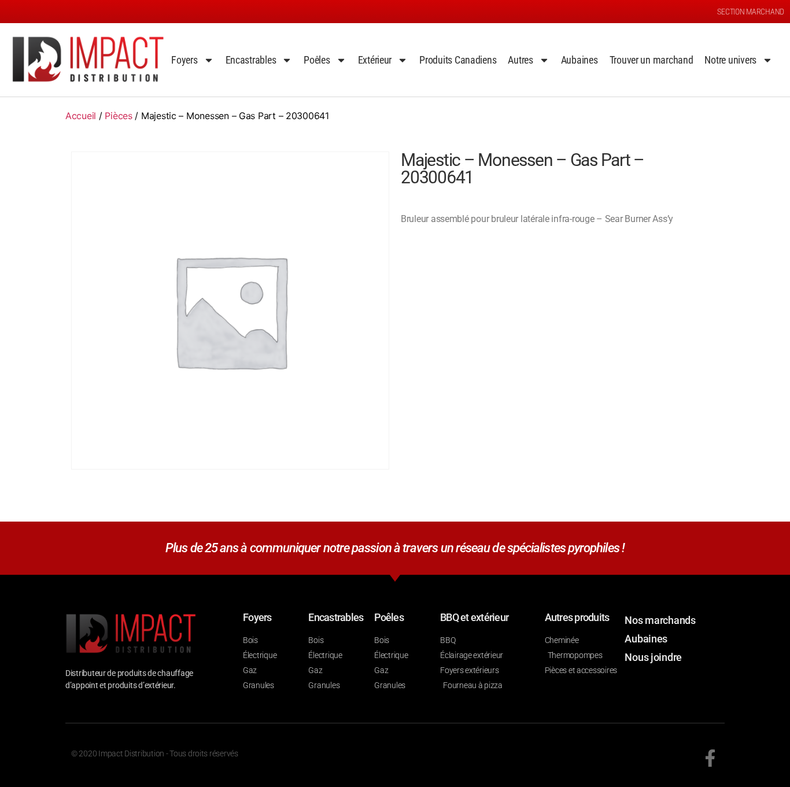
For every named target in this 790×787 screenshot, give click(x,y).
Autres (520, 60)
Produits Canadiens (457, 60)
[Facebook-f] (710, 758)
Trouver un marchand (651, 60)
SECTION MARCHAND (750, 11)
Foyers (184, 60)
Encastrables (251, 60)
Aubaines (579, 60)
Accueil (80, 115)
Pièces (118, 115)
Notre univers (730, 60)
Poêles (317, 60)
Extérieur (375, 60)
